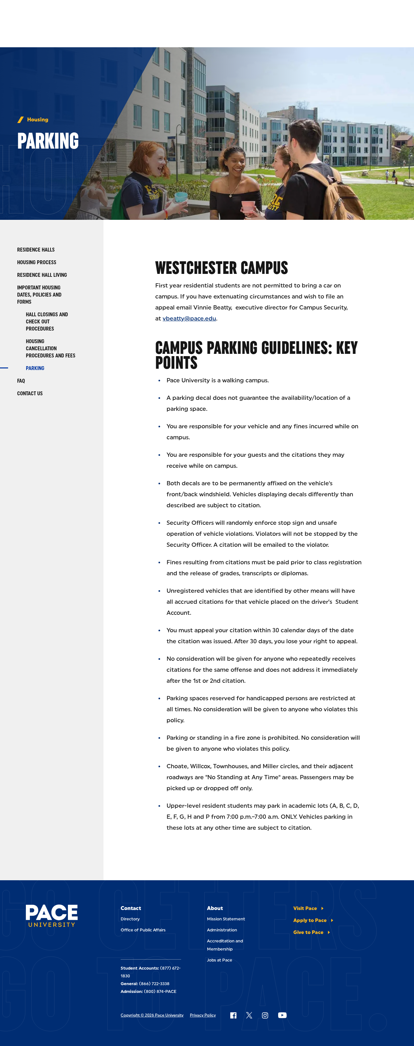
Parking (35, 368)
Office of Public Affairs (143, 930)
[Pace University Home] (52, 917)
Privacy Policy (203, 1015)
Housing (37, 120)
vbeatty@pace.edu (189, 318)
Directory (130, 919)
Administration (222, 930)
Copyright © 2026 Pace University (152, 1015)
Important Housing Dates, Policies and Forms (39, 295)
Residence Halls (36, 250)
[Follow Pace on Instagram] (265, 1015)
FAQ (21, 381)
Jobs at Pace (219, 960)
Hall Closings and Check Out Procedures (47, 321)
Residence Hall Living (42, 275)
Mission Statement (226, 919)
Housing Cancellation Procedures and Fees (50, 348)
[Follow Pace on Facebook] (233, 1015)
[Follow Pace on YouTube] (282, 1015)
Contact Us (30, 393)
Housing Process (36, 262)
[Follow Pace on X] (249, 1015)
